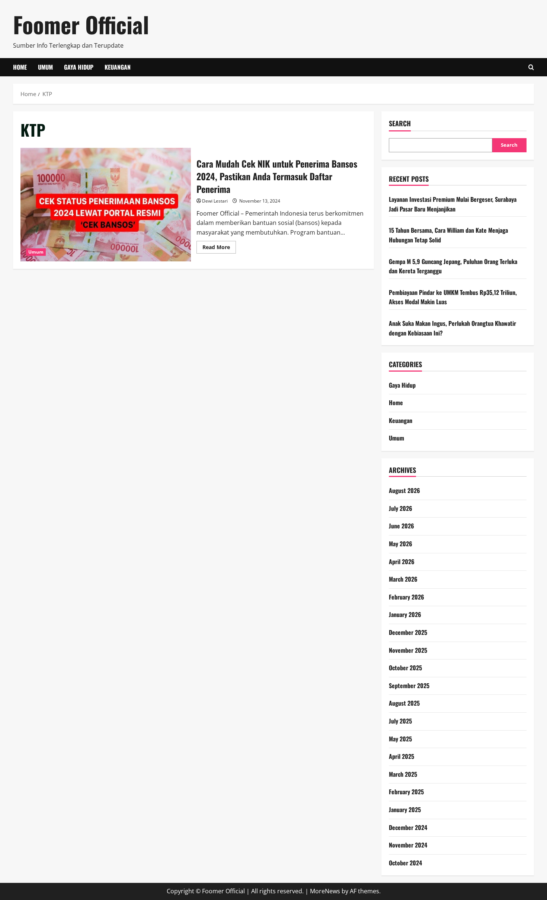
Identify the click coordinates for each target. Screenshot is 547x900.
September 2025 (409, 685)
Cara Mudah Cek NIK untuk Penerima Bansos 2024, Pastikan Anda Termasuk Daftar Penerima (105, 204)
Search (400, 123)
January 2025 (405, 809)
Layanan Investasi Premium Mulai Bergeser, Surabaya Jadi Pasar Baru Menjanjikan (452, 204)
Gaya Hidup (78, 67)
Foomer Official (81, 24)
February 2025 (406, 791)
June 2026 (401, 525)
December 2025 (408, 632)
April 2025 (401, 756)
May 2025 (400, 738)
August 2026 (404, 490)
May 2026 (400, 543)
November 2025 (408, 650)
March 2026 (403, 579)
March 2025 (403, 774)
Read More (219, 248)
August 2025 (404, 703)
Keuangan (118, 67)
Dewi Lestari (215, 201)
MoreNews (325, 891)
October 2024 (405, 862)
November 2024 (408, 844)
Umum (45, 67)
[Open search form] (531, 67)
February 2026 (406, 596)
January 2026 (405, 614)
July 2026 (400, 508)
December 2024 (408, 827)
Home (20, 67)
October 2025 (405, 667)
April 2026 (402, 561)
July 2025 (400, 720)
